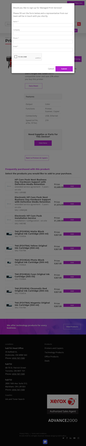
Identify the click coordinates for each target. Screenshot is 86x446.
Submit (64, 69)
